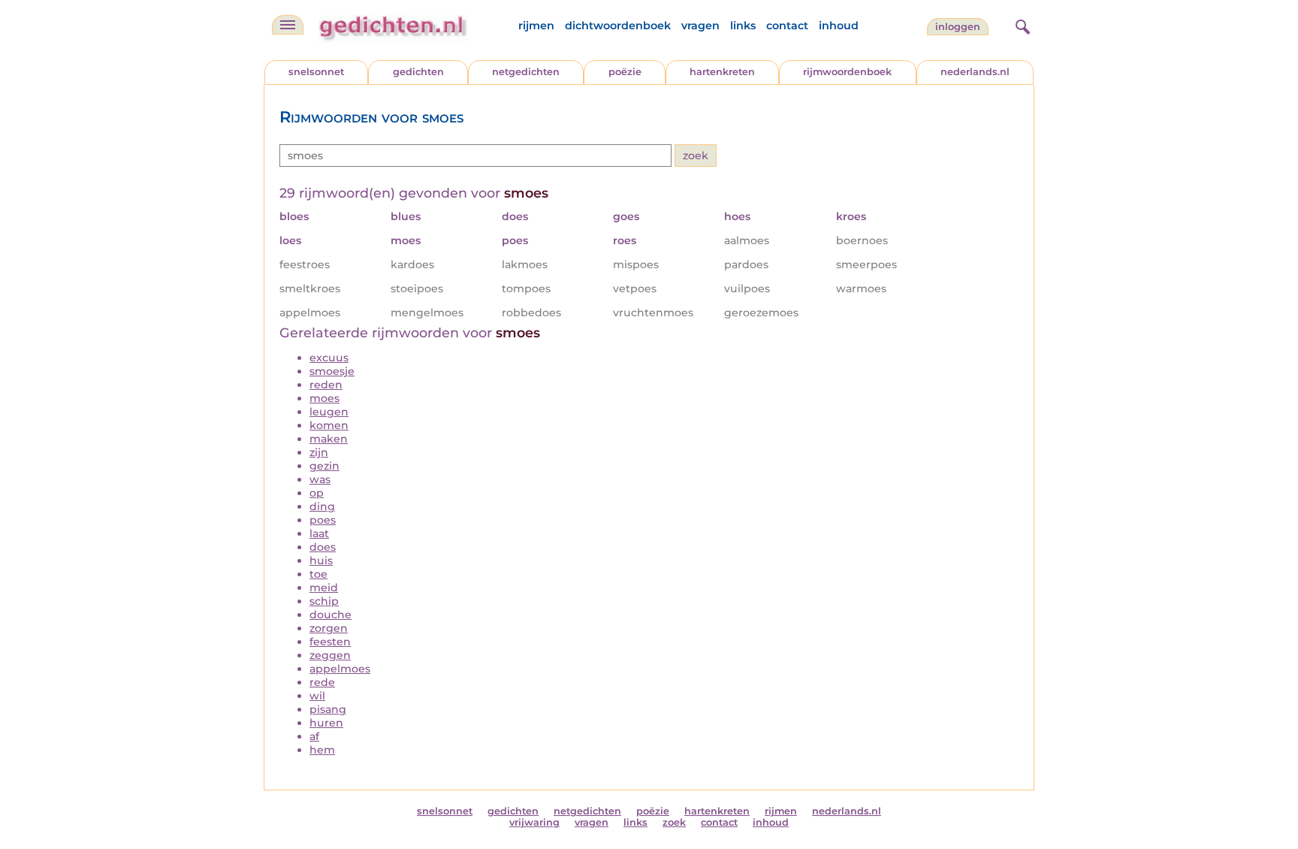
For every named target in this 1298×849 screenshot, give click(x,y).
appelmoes (339, 668)
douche (330, 614)
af (314, 736)
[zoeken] (1021, 24)
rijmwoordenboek (847, 71)
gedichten (418, 71)
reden (326, 384)
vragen (700, 25)
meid (323, 587)
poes (322, 520)
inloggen (957, 26)
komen (329, 425)
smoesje (332, 371)
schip (324, 601)
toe (318, 574)
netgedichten (526, 71)
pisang (327, 709)
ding (322, 506)
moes (324, 398)
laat (319, 533)
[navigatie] (287, 25)
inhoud (839, 25)
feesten (330, 641)
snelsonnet (316, 71)
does (322, 547)
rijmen (536, 25)
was (320, 479)
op (316, 493)
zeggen (330, 655)
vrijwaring (534, 822)
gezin (324, 466)
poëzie (624, 71)
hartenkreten (722, 71)
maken (328, 439)
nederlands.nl (975, 71)
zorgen (328, 628)
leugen (329, 411)
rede (322, 682)
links (743, 25)
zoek (674, 822)
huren (326, 723)
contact (787, 25)
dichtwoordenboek (618, 25)
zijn (318, 452)
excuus (329, 357)
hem (322, 750)
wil (317, 695)
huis (321, 560)
